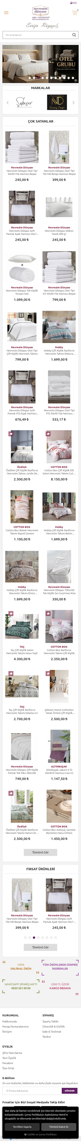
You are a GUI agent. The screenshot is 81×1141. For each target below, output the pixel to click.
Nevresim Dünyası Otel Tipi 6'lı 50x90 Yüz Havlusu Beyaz (59, 292)
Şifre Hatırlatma (12, 1052)
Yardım (46, 1036)
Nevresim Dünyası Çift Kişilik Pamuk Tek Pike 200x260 (22, 771)
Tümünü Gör (40, 852)
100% (20, 966)
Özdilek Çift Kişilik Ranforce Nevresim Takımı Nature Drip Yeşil (22, 831)
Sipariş (48, 1015)
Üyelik (7, 1046)
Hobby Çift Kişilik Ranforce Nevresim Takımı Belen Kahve (59, 532)
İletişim (7, 1031)
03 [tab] (38, 78)
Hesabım (7, 1063)
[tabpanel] (40, 64)
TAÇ (22, 646)
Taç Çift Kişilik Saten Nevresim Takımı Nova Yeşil (22, 652)
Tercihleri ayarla (22, 1126)
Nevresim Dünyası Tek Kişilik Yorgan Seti (22, 292)
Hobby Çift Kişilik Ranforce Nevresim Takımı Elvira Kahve (22, 592)
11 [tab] (73, 78)
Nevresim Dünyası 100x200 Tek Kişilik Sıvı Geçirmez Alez (59, 592)
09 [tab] (64, 78)
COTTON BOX (59, 467)
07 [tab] (55, 78)
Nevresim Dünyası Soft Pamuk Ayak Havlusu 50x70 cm (22, 232)
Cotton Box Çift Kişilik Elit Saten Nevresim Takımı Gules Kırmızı (59, 472)
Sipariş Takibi (50, 1021)
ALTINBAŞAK (59, 766)
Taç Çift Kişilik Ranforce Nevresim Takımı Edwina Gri (22, 711)
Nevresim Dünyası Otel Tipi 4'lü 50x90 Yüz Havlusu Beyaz (59, 412)
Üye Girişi (8, 1068)
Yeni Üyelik (9, 1058)
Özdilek (22, 467)
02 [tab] (34, 78)
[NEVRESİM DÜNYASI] (57, 102)
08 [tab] (60, 78)
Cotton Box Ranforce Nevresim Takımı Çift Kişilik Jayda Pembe (59, 652)
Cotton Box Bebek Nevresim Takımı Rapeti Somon (22, 532)
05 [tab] (47, 78)
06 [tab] (51, 78)
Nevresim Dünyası (22, 167)
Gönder (70, 1090)
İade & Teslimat (51, 1031)
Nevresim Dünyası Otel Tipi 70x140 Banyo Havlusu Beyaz (59, 172)
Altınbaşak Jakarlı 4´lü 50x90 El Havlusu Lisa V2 (59, 771)
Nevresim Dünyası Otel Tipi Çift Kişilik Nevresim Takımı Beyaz (22, 352)
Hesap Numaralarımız (15, 1026)
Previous (7, 102)
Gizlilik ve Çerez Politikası (42, 1134)
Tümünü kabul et (58, 1126)
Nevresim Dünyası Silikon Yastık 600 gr (59, 232)
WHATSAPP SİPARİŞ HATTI (21, 986)
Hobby (59, 347)
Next (73, 102)
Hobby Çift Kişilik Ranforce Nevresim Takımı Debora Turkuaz (59, 352)
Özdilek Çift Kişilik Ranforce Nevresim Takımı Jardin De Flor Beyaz (22, 472)
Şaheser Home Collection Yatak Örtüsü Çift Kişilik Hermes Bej (59, 711)
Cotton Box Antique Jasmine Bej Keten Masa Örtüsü (59, 831)
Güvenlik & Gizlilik (53, 1026)
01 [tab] (30, 78)
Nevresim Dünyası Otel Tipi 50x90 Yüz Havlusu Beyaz (22, 172)
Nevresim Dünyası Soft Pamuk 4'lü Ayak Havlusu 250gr (22, 412)
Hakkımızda (9, 1021)
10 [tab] (68, 78)
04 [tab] (42, 78)
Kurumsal (10, 1015)
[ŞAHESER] (23, 102)
